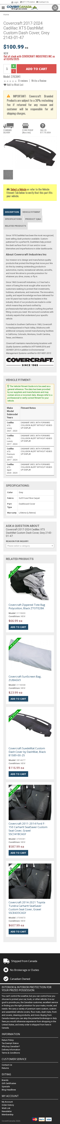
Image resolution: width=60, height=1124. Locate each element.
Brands (5, 1080)
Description (12, 212)
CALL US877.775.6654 (45, 131)
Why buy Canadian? (11, 1046)
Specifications (13, 219)
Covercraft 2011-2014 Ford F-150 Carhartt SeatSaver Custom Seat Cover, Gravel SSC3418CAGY (28, 829)
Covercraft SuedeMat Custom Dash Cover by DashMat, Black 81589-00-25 (27, 751)
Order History (8, 1105)
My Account (7, 1102)
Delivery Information (11, 1049)
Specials (6, 1086)
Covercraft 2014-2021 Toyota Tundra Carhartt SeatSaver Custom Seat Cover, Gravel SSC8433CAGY (27, 907)
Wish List (6, 1108)
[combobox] (30, 546)
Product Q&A (33, 219)
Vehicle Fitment (31, 212)
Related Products (15, 225)
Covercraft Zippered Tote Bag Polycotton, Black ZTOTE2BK (27, 606)
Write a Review (38, 81)
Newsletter (7, 1111)
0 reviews (23, 81)
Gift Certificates (9, 1083)
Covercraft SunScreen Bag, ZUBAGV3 (25, 678)
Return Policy (8, 1040)
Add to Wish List (14, 85)
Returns (5, 1068)
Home (6, 14)
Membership (7, 1114)
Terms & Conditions (11, 1053)
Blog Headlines (9, 1090)
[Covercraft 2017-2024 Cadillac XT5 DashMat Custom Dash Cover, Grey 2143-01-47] (30, 152)
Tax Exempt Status (10, 1043)
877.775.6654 (28, 2)
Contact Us (43, 2)
